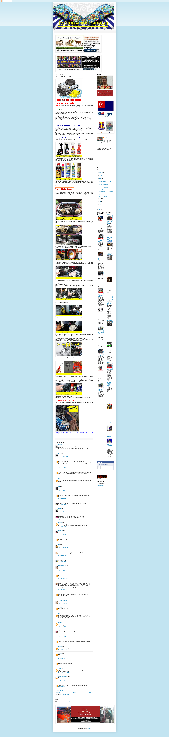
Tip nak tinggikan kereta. (103, 184)
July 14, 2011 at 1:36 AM (62, 526)
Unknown (60, 460)
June (100, 198)
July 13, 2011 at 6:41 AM (62, 498)
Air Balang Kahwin (69, 31)
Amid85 (59, 668)
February (101, 204)
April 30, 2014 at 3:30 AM (62, 610)
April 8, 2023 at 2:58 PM (62, 688)
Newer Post (58, 692)
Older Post (91, 692)
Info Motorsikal (78, 29)
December (101, 172)
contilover (108, 214)
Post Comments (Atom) (64, 694)
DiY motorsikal (93, 29)
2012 (99, 169)
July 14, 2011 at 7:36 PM (62, 555)
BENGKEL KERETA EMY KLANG (109, 383)
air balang (108, 362)
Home (55, 29)
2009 (99, 209)
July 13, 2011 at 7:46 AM (62, 511)
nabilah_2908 (60, 514)
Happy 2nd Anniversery (103, 196)
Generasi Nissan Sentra (103, 187)
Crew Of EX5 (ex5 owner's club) (109, 423)
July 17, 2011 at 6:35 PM (62, 589)
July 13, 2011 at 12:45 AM (63, 456)
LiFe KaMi (60, 444)
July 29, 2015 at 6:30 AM (62, 626)
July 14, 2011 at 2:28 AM (62, 541)
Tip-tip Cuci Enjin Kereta (103, 193)
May (100, 199)
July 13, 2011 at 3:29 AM (62, 490)
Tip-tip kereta (70, 29)
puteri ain (60, 508)
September (101, 176)
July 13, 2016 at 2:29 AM (62, 636)
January (100, 205)
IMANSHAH (60, 558)
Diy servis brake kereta (103, 194)
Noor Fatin (60, 494)
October (100, 175)
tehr (59, 574)
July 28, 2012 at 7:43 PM (62, 603)
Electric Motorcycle (61, 686)
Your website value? (101, 485)
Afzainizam (107, 137)
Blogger (89, 728)
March (100, 202)
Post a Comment (60, 690)
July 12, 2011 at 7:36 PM (62, 449)
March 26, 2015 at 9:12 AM (63, 618)
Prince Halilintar (61, 501)
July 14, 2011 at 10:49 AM (63, 547)
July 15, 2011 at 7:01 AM (62, 570)
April (100, 201)
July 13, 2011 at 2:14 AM (62, 467)
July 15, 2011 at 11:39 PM (63, 578)
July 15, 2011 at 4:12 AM (62, 561)
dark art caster (109, 320)
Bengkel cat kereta (108, 29)
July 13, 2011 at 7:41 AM (62, 504)
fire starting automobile (105, 467)
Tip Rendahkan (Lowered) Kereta (105, 181)
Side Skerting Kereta (58, 31)
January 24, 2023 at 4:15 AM (63, 680)
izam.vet (108, 295)
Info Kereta (86, 29)
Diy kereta (100, 29)
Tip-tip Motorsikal (62, 29)
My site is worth (101, 483)
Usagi (59, 551)
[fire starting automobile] (99, 468)
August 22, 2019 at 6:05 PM (63, 665)
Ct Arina (60, 581)
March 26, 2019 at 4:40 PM (63, 658)
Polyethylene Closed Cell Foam (64, 678)
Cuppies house (61, 630)
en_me (59, 453)
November (101, 173)
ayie (59, 544)
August (100, 178)
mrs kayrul (60, 530)
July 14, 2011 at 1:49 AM (62, 534)
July (100, 180)
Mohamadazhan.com (62, 565)
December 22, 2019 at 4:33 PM (64, 672)
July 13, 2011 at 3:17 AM (62, 482)
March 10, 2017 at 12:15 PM (63, 643)
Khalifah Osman (61, 592)
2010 (99, 207)
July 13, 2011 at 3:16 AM (62, 475)
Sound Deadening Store (62, 676)
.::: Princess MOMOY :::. (62, 600)
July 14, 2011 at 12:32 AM (63, 519)
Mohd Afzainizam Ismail (103, 464)
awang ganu (60, 607)
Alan (59, 486)
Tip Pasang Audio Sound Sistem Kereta (106, 191)
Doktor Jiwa (109, 340)
